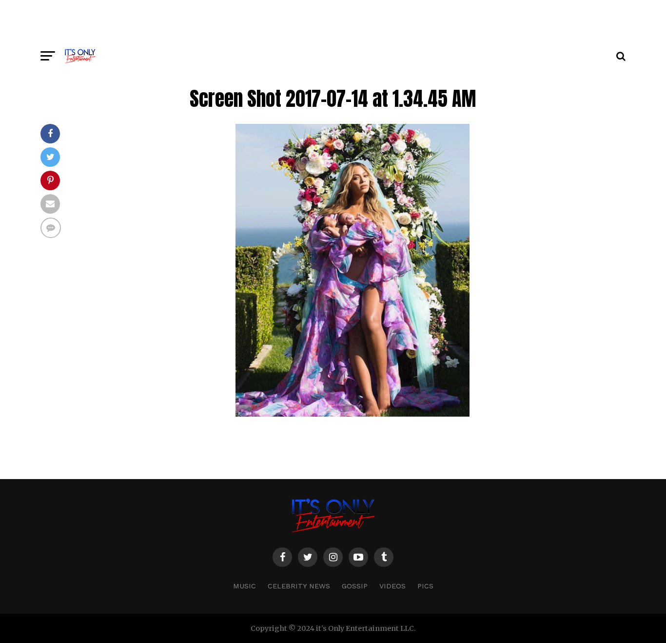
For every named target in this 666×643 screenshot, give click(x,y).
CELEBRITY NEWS (299, 586)
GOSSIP (355, 586)
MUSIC (244, 586)
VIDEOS (392, 586)
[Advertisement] (333, 22)
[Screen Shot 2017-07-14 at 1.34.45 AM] (352, 414)
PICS (425, 586)
